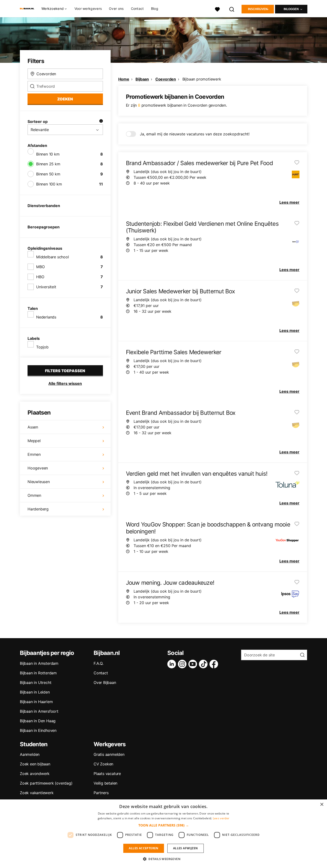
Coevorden (165, 79)
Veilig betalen (105, 783)
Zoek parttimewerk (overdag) (46, 783)
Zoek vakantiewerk (37, 792)
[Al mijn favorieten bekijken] (217, 9)
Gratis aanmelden (109, 754)
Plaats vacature (107, 773)
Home (123, 79)
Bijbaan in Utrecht (35, 682)
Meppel (34, 440)
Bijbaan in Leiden (35, 692)
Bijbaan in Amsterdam (39, 663)
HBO (40, 276)
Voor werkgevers (88, 8)
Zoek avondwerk (35, 773)
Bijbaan (142, 79)
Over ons (116, 8)
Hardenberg (38, 509)
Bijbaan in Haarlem (36, 701)
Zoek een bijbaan (35, 764)
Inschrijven (258, 9)
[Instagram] (183, 664)
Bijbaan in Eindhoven (38, 730)
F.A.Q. (98, 663)
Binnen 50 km (48, 174)
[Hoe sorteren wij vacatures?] (101, 121)
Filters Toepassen (65, 370)
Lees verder (221, 818)
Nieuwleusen (39, 481)
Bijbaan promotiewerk (201, 79)
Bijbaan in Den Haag (38, 720)
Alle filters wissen (65, 383)
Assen (33, 427)
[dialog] (163, 833)
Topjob (42, 347)
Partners (101, 792)
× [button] (321, 804)
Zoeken (65, 99)
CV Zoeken (103, 764)
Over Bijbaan (105, 682)
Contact (137, 8)
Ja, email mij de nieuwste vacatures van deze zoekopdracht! (194, 134)
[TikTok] (204, 664)
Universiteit (46, 286)
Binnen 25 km (48, 164)
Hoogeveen (38, 468)
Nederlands (46, 317)
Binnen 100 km (49, 184)
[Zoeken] (232, 9)
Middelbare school (52, 256)
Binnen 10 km (48, 154)
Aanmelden (29, 754)
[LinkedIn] (172, 664)
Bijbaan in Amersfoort (39, 711)
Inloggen (291, 9)
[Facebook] (214, 664)
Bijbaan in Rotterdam (38, 672)
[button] (163, 825)
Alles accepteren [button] (143, 848)
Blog (154, 8)
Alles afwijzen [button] (185, 848)
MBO (40, 266)
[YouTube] (193, 664)
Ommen (34, 495)
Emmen (34, 454)
